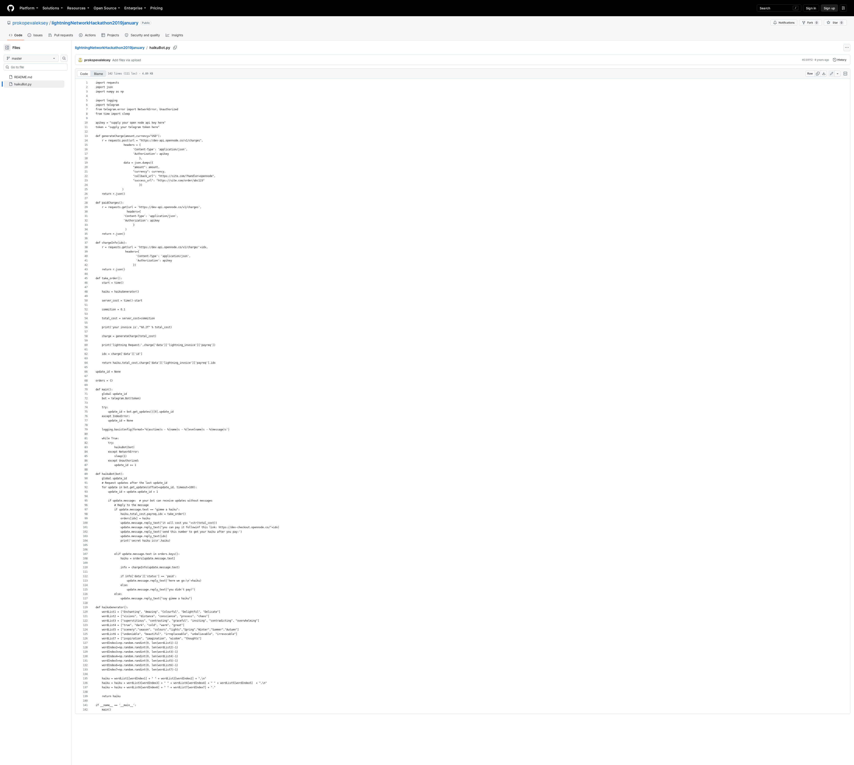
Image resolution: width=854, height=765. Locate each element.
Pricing (156, 8)
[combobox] (37, 67)
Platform (27, 8)
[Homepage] (10, 8)
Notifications (786, 22)
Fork (812, 22)
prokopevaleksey (30, 23)
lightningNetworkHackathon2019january (95, 23)
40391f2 (807, 59)
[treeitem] (34, 84)
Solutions (50, 8)
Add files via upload (126, 60)
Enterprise (133, 8)
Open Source (105, 8)
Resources (76, 8)
